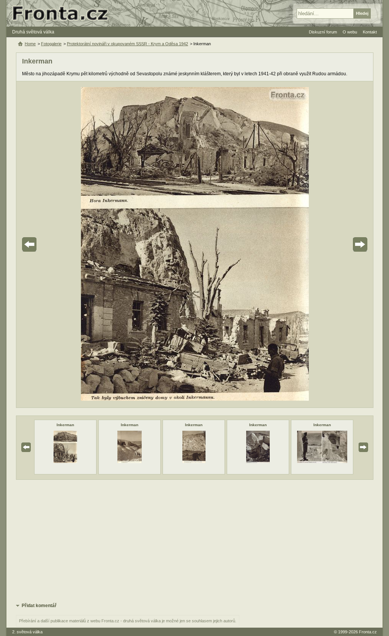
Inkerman (65, 425)
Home (30, 43)
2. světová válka (27, 632)
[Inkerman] (65, 461)
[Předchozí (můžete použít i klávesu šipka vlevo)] (50, 244)
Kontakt (370, 32)
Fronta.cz (368, 632)
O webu (350, 32)
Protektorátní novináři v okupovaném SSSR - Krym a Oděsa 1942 (127, 43)
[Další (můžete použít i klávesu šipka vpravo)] (338, 244)
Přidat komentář (39, 605)
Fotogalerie (51, 43)
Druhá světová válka (33, 32)
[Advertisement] (194, 540)
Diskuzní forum (323, 32)
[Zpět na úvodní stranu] (63, 13)
